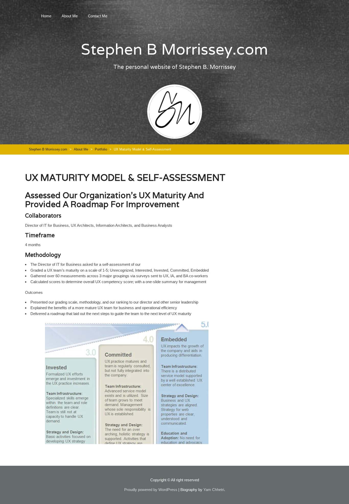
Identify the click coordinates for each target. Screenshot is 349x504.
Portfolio (101, 149)
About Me (70, 16)
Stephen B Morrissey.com (174, 49)
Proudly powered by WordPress (150, 489)
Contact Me (97, 16)
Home (46, 16)
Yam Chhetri (213, 489)
